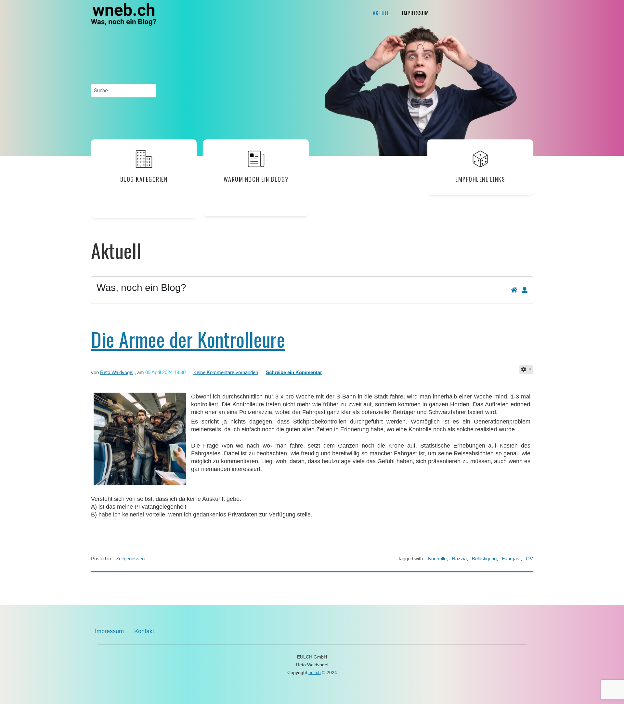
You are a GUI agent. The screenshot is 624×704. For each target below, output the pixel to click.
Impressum (415, 13)
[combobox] (123, 91)
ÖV (529, 558)
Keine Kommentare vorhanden (225, 372)
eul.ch (314, 672)
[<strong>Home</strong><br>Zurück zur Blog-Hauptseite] (514, 290)
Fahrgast (511, 558)
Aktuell (382, 13)
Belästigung (484, 558)
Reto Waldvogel (116, 372)
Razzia (459, 558)
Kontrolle (437, 558)
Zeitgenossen (130, 558)
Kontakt (144, 631)
